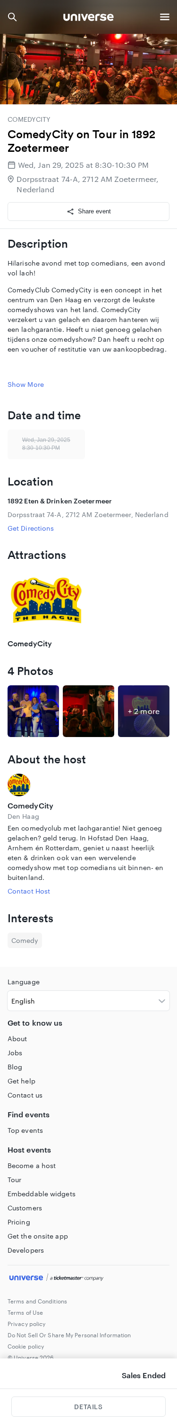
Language (24, 982)
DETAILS (88, 1407)
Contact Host (29, 891)
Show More (26, 384)
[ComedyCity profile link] (88, 785)
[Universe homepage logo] (88, 19)
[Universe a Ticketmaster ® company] (88, 1278)
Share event (94, 211)
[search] (12, 17)
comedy (24, 940)
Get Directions (31, 528)
